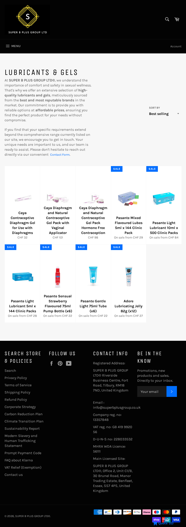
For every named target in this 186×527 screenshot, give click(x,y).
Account (175, 46)
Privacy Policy (16, 378)
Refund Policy (16, 399)
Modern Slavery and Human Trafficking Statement (21, 441)
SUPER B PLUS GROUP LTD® (32, 516)
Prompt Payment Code (23, 453)
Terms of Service (18, 385)
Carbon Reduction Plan (24, 414)
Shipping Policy (17, 392)
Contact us (14, 474)
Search (10, 370)
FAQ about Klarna (19, 460)
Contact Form (60, 155)
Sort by (154, 107)
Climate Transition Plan (24, 421)
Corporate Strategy (20, 407)
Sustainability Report (22, 428)
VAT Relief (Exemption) (23, 467)
